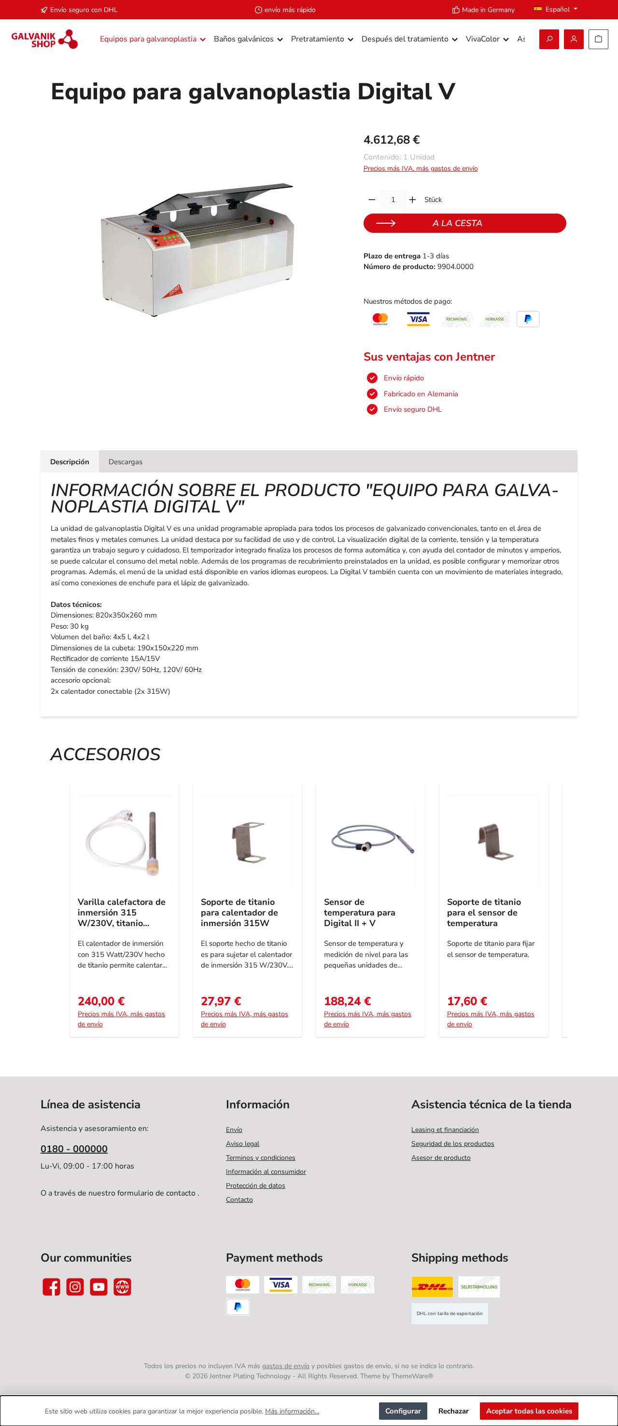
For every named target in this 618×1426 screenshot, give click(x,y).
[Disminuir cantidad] (372, 199)
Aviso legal (242, 1143)
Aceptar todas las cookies (529, 1411)
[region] (197, 236)
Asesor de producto (441, 1157)
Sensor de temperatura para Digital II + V (359, 912)
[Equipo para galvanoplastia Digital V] (197, 236)
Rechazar (453, 1411)
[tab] (70, 461)
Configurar (403, 1411)
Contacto (239, 1199)
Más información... (292, 1411)
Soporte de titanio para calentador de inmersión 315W (239, 912)
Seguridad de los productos (452, 1143)
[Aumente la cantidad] (412, 199)
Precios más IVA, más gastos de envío (421, 168)
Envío (234, 1129)
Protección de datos (255, 1185)
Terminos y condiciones (260, 1157)
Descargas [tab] (125, 462)
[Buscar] (549, 39)
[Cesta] (598, 39)
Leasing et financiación (445, 1129)
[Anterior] (61, 915)
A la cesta (457, 223)
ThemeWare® (412, 1376)
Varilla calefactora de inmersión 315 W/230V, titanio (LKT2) (122, 912)
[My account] (574, 39)
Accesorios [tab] (105, 755)
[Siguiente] (556, 915)
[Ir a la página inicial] (45, 39)
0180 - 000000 (74, 1149)
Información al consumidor (266, 1171)
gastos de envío (285, 1366)
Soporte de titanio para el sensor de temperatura (484, 912)
